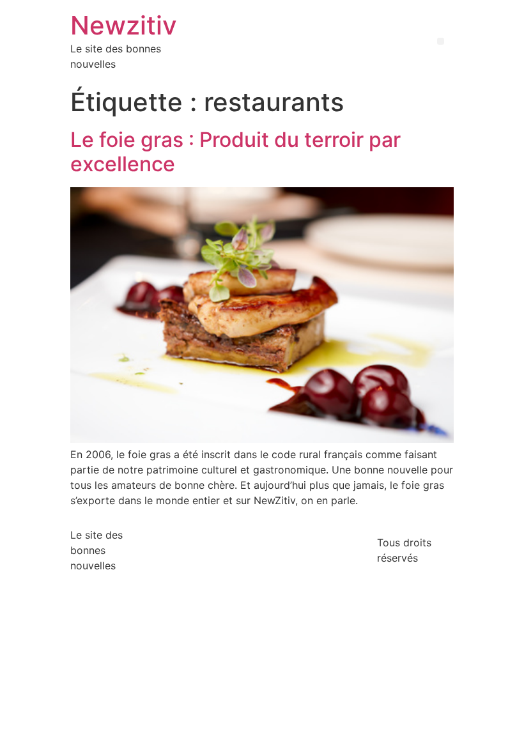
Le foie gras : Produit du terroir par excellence (235, 151)
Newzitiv (123, 25)
